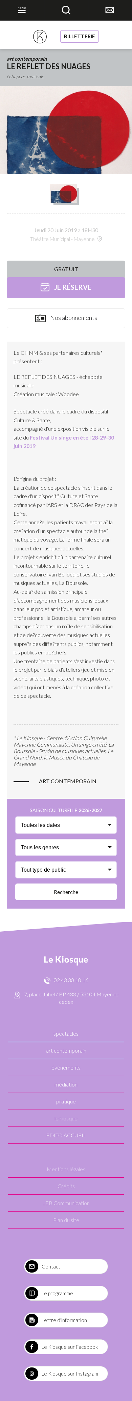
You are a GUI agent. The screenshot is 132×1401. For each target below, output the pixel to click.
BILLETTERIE (79, 36)
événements (66, 1067)
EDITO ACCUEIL (66, 1135)
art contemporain (66, 1050)
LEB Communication (66, 1203)
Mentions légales (66, 1169)
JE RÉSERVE (72, 287)
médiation (66, 1084)
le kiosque (66, 1118)
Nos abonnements (73, 317)
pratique (66, 1101)
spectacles (66, 1033)
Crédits (66, 1186)
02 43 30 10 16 (71, 980)
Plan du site (66, 1220)
